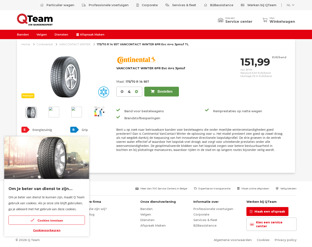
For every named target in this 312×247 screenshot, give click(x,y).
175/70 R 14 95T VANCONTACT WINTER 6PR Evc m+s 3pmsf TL (143, 44)
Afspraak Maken (91, 34)
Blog (90, 214)
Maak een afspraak (269, 211)
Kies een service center (269, 224)
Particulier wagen (60, 5)
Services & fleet (183, 5)
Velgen (42, 34)
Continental (45, 44)
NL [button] (289, 5)
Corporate (149, 5)
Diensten (61, 34)
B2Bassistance (221, 5)
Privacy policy (286, 240)
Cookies (263, 240)
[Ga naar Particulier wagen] (35, 24)
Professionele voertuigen (108, 5)
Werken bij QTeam (261, 5)
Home (25, 44)
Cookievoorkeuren (46, 230)
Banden (23, 34)
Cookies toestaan (50, 220)
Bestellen (165, 91)
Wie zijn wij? (97, 209)
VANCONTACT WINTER (74, 44)
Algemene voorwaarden (233, 240)
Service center (238, 22)
